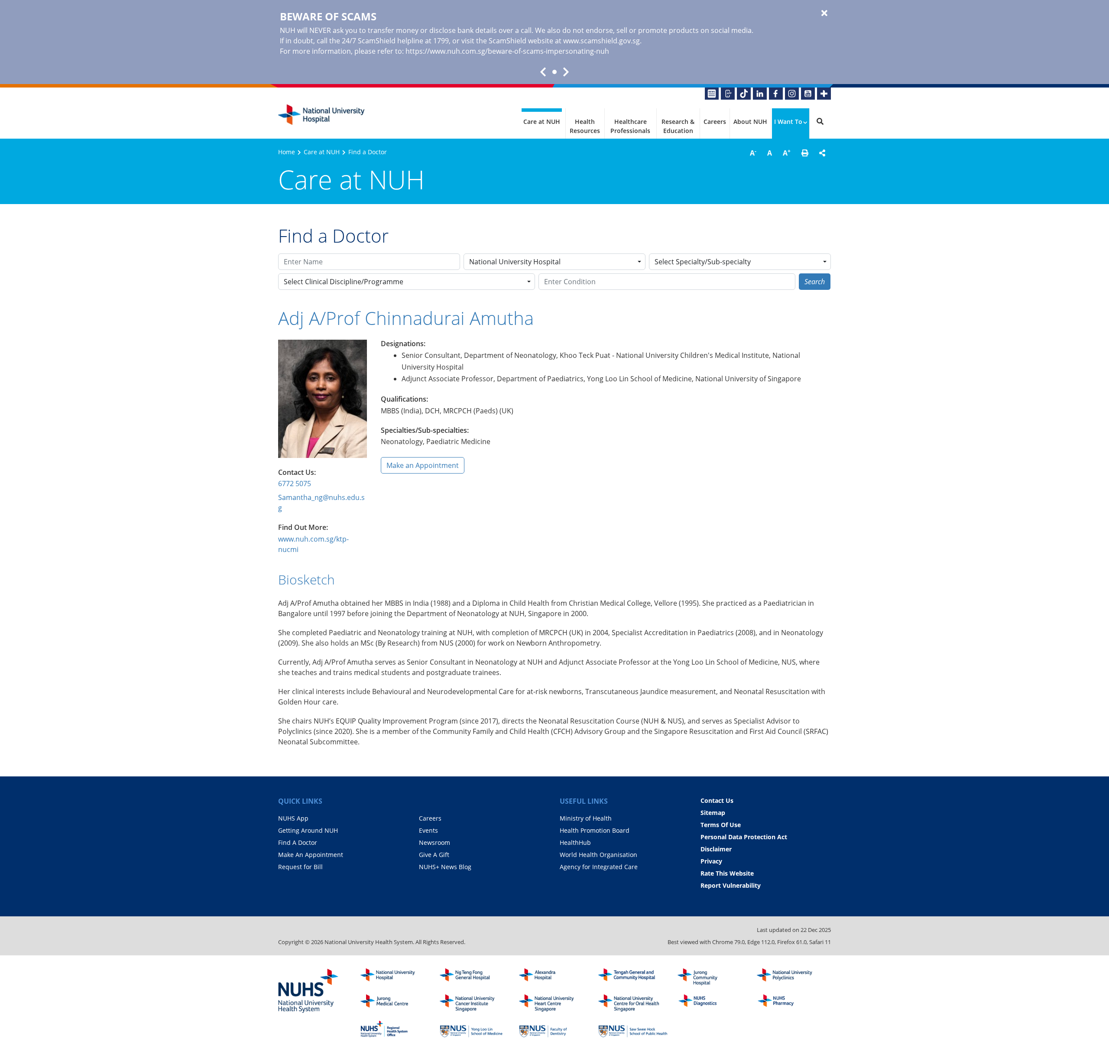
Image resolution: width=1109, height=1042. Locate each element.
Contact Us (716, 800)
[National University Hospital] (321, 114)
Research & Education (678, 126)
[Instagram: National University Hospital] (792, 94)
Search (814, 281)
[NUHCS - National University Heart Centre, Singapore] (553, 1003)
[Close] (824, 13)
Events (428, 830)
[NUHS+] (824, 94)
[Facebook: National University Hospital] (776, 94)
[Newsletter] (712, 94)
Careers (715, 121)
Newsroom (434, 842)
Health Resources (585, 126)
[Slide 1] (554, 72)
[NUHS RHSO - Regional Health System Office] (395, 1029)
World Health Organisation (598, 854)
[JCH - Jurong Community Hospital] (712, 977)
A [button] (753, 152)
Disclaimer (716, 849)
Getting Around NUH (308, 830)
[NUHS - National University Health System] (308, 991)
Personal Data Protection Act (743, 837)
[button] (805, 153)
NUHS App (293, 818)
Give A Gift (434, 854)
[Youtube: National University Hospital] (808, 94)
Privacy (711, 861)
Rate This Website (727, 873)
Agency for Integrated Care (599, 867)
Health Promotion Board (594, 830)
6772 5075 (294, 483)
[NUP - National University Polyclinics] (791, 977)
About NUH (750, 121)
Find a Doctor (367, 152)
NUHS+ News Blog (445, 867)
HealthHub (575, 842)
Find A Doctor (297, 842)
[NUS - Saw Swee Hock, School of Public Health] (633, 1029)
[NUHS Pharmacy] (791, 1003)
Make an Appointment (422, 465)
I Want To (788, 121)
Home (286, 152)
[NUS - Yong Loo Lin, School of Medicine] (474, 1029)
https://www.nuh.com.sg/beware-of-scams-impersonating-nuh (507, 51)
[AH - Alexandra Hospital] (553, 977)
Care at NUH (541, 121)
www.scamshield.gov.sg (601, 40)
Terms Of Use (720, 825)
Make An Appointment (310, 854)
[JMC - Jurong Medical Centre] (395, 1003)
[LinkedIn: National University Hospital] (760, 94)
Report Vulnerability (730, 885)
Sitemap (712, 812)
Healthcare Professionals (630, 126)
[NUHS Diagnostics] (712, 1003)
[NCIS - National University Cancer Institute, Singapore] (474, 1003)
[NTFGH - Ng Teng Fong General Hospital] (474, 977)
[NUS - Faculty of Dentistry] (553, 1029)
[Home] (395, 977)
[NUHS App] (728, 94)
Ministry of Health (586, 818)
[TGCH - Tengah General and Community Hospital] (633, 977)
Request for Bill (300, 867)
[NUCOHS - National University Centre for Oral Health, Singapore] (633, 1003)
